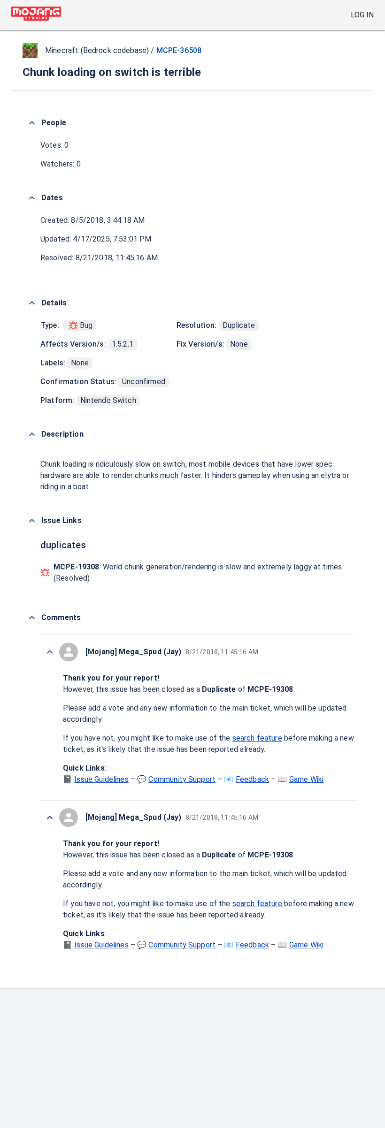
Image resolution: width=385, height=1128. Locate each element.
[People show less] (32, 123)
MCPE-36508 (179, 50)
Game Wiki (306, 779)
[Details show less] (32, 303)
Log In (362, 14)
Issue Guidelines (101, 779)
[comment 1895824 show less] (49, 652)
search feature (257, 738)
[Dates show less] (32, 198)
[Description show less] (32, 434)
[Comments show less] (32, 617)
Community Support (182, 779)
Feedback (252, 779)
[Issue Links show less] (32, 520)
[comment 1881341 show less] (49, 817)
